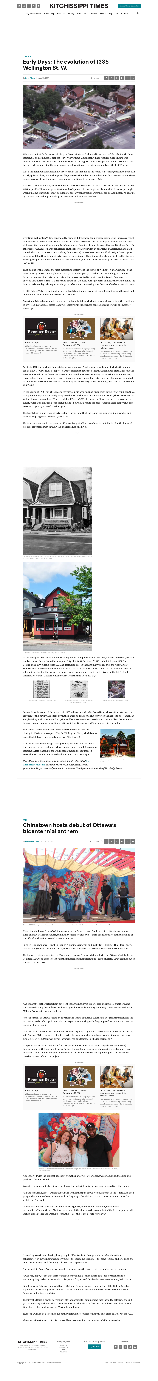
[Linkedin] (122, 78)
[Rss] (38, 6)
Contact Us (63, 1348)
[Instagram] (24, 6)
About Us (63, 1345)
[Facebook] (29, 6)
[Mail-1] (19, 6)
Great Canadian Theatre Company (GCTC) (74, 344)
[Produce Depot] (41, 329)
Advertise (63, 1352)
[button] (138, 13)
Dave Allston (30, 78)
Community (28, 57)
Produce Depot (32, 342)
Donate (63, 1350)
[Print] (132, 78)
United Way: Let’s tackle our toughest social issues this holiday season (113, 345)
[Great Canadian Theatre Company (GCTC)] (79, 329)
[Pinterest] (117, 78)
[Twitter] (34, 6)
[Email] (127, 78)
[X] (111, 78)
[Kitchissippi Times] (79, 6)
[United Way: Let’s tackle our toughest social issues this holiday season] (116, 329)
